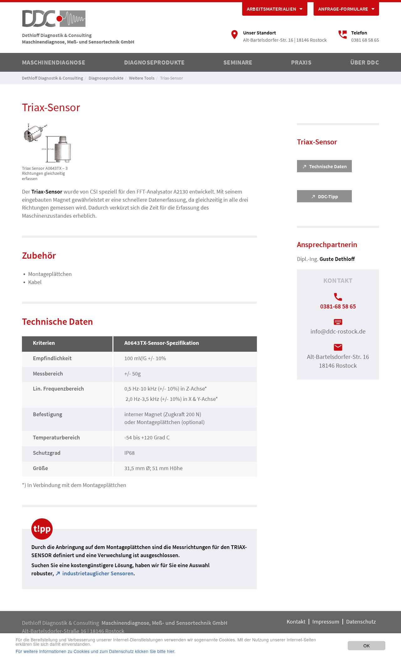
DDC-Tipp (328, 196)
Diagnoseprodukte (154, 62)
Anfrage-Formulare (343, 9)
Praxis (301, 62)
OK (366, 645)
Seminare (237, 62)
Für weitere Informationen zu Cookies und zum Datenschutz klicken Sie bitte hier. (95, 651)
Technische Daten (328, 166)
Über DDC (364, 62)
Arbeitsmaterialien (271, 9)
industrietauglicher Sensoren (97, 573)
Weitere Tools (141, 78)
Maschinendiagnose (53, 62)
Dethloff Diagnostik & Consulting (52, 78)
